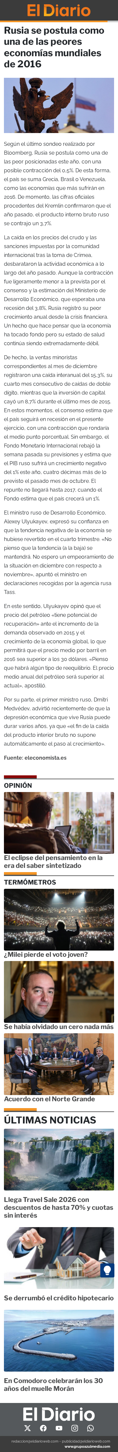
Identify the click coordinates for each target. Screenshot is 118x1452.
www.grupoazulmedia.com (87, 1446)
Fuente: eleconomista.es (35, 758)
